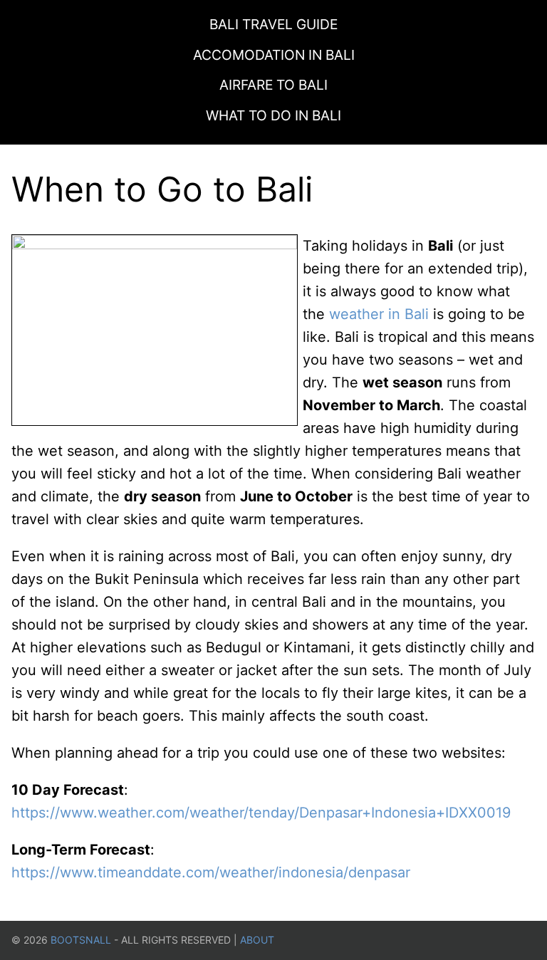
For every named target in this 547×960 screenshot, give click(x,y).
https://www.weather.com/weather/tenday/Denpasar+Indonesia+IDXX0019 (261, 812)
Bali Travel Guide (273, 24)
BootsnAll (81, 940)
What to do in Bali (273, 115)
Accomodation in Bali (274, 54)
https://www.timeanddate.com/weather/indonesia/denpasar (210, 872)
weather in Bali (379, 314)
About (257, 940)
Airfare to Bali (273, 84)
